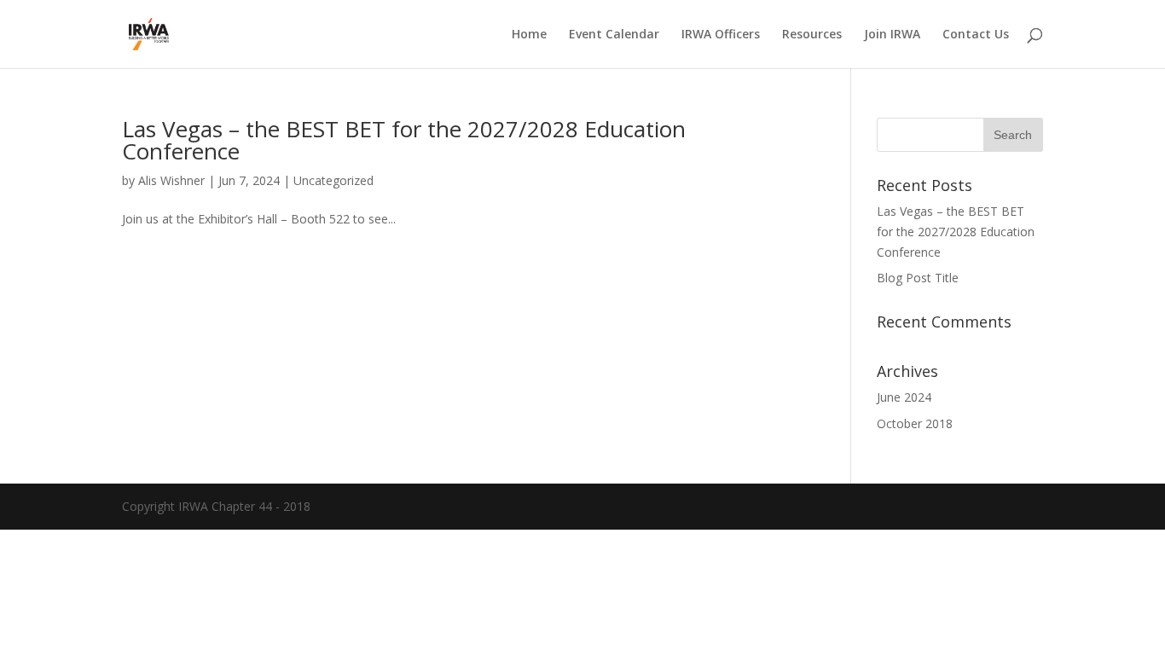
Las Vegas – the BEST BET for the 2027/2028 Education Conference (404, 139)
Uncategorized (333, 180)
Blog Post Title (918, 278)
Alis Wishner (171, 180)
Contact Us (975, 35)
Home (529, 35)
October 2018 (915, 423)
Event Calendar (614, 35)
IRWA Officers (720, 35)
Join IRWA (892, 35)
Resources (812, 35)
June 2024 (904, 397)
